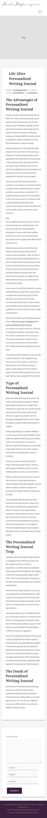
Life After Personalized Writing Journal (22, 78)
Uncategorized (19, 90)
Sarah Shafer (18, 93)
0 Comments (32, 93)
